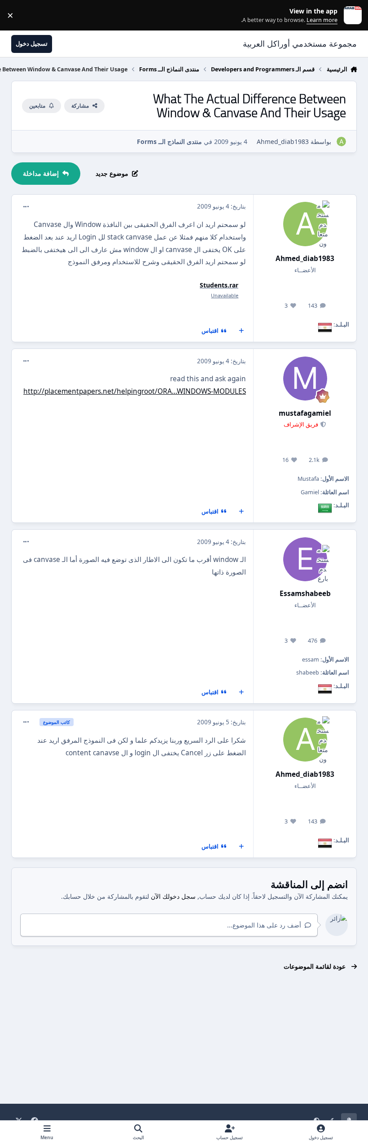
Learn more (350, 15)
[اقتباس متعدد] (241, 331)
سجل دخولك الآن (173, 896)
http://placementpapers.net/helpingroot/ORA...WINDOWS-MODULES (134, 391)
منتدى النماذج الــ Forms (169, 141)
